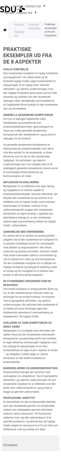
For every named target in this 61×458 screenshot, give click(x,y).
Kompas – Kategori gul (27, 6)
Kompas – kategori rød (18, 12)
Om (6, 6)
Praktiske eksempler (34, 26)
